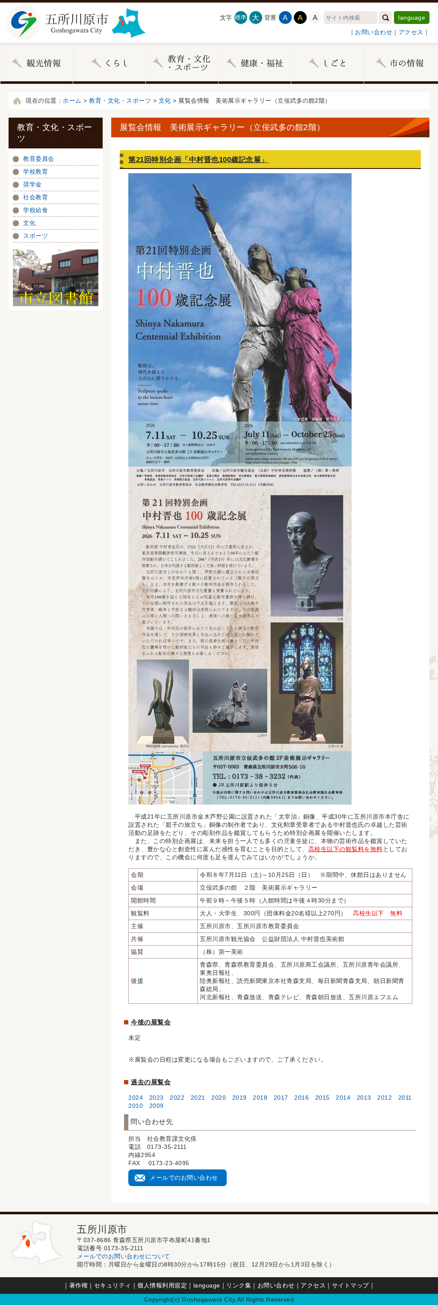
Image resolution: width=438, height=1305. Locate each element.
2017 (281, 1097)
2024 (135, 1097)
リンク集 (238, 1285)
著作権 (78, 1285)
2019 (239, 1097)
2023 (156, 1097)
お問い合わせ (373, 32)
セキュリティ (112, 1285)
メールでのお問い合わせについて (123, 1256)
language (411, 17)
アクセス (411, 32)
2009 (156, 1105)
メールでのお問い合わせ (184, 1177)
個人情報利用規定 (162, 1285)
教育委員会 (38, 158)
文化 (165, 100)
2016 (301, 1097)
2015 (322, 1097)
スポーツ (35, 235)
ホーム (72, 100)
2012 (384, 1097)
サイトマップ (350, 1285)
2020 (218, 1097)
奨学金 (32, 184)
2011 (405, 1097)
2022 (177, 1097)
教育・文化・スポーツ (120, 100)
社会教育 (35, 197)
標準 (240, 17)
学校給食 (35, 210)
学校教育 (35, 171)
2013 (364, 1097)
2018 (257, 1097)
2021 (198, 1097)
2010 (135, 1105)
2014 (343, 1097)
